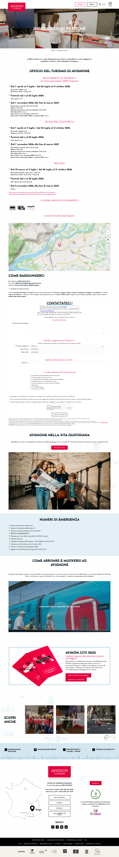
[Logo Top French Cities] (54, 851)
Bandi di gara (79, 843)
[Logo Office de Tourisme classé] (65, 851)
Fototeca (58, 843)
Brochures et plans (46, 843)
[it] (103, 4)
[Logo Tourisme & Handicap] (76, 851)
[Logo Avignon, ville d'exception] (21, 851)
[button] (100, 4)
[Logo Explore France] (43, 851)
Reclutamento (68, 843)
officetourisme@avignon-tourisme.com (28, 283)
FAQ (20, 843)
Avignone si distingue (30, 843)
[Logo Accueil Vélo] (86, 851)
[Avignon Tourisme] (17, 7)
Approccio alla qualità (93, 843)
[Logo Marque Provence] (32, 851)
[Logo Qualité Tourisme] (97, 851)
